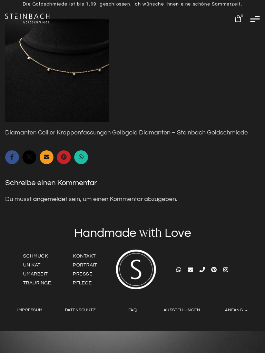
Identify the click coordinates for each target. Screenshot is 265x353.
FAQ (132, 310)
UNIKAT (32, 265)
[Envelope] (190, 269)
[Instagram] (225, 269)
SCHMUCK (35, 256)
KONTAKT (84, 256)
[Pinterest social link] (64, 157)
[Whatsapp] (178, 269)
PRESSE (82, 274)
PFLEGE (82, 283)
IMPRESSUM (30, 310)
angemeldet (50, 199)
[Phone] (202, 269)
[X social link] (29, 157)
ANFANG (234, 310)
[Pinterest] (214, 269)
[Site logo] (27, 18)
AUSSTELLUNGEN (182, 310)
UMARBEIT (35, 274)
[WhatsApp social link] (81, 157)
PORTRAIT (85, 265)
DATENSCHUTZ (80, 310)
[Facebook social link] (12, 157)
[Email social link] (46, 157)
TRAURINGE (37, 283)
